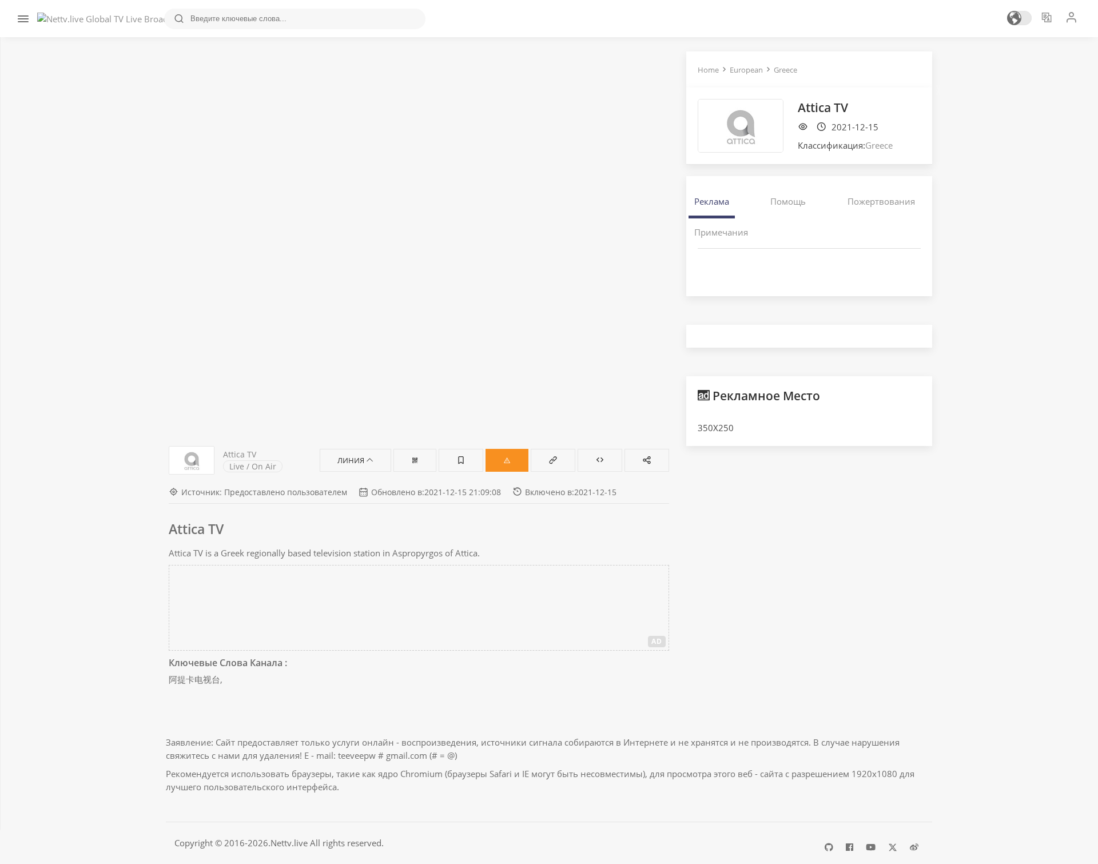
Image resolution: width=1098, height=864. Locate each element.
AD (656, 641)
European (746, 70)
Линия (351, 460)
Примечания (721, 232)
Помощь (788, 201)
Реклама (711, 201)
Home (708, 70)
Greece (785, 70)
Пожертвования (881, 201)
